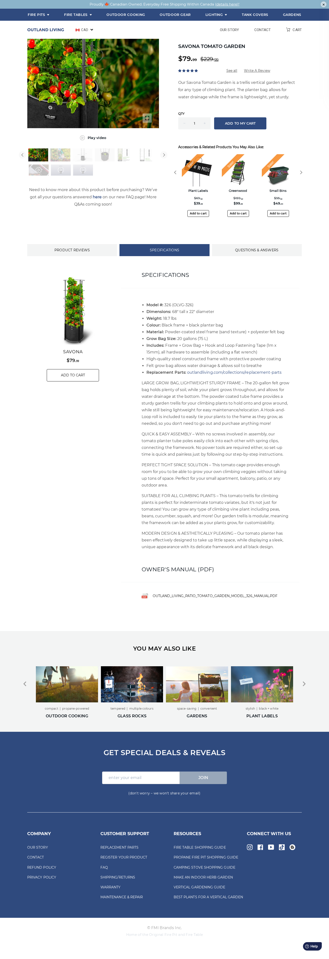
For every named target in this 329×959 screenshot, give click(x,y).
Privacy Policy (41, 877)
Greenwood (238, 191)
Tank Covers (255, 15)
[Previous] (22, 155)
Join (203, 777)
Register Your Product (123, 857)
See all (231, 71)
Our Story (229, 30)
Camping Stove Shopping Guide (204, 867)
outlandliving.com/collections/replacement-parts (234, 372)
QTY (181, 113)
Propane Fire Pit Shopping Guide (206, 857)
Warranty (110, 887)
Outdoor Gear (175, 15)
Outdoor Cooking (125, 15)
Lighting (214, 15)
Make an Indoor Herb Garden (203, 877)
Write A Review (257, 71)
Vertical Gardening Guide (199, 887)
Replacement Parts (119, 847)
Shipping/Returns (117, 877)
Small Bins (278, 191)
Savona (73, 351)
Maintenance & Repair (121, 897)
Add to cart (198, 213)
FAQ (104, 867)
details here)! (227, 4)
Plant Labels (198, 191)
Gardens (292, 15)
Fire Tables (76, 15)
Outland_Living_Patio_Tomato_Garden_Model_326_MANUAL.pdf (215, 596)
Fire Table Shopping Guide (200, 847)
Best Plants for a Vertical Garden (208, 897)
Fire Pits (37, 15)
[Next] (163, 155)
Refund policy (41, 867)
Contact (262, 30)
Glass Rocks (67, 716)
